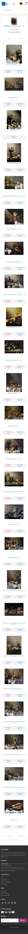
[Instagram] (8, 903)
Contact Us (3, 891)
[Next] (13, 38)
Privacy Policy (4, 879)
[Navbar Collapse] (14, 4)
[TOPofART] (4, 4)
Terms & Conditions (5, 882)
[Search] (25, 10)
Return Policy (4, 884)
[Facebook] (5, 903)
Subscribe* (22, 920)
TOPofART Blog (4, 893)
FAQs (2, 877)
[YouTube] (15, 903)
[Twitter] (2, 903)
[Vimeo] (12, 903)
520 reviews (8, 865)
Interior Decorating (5, 895)
